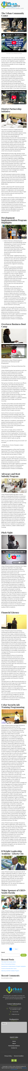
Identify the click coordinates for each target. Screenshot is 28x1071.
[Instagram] (15, 1060)
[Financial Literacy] (14, 621)
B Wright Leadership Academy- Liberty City (12, 852)
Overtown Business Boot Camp (13, 325)
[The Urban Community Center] (14, 25)
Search (3, 952)
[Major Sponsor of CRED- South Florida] (14, 902)
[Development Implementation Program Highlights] (14, 231)
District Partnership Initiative (11, 110)
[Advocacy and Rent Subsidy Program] (14, 485)
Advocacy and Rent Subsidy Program (10, 475)
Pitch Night (7, 532)
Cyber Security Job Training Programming (12, 706)
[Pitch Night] (14, 542)
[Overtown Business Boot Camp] (14, 335)
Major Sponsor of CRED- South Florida (13, 891)
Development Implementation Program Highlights (14, 220)
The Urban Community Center (12, 14)
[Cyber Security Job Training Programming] (14, 716)
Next (16, 949)
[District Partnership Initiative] (14, 120)
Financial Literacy (10, 612)
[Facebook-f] (12, 1060)
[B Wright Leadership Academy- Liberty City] (14, 862)
